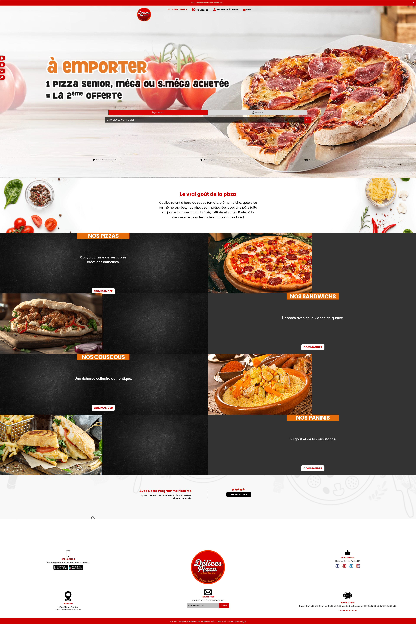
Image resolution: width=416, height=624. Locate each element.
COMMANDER (103, 291)
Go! (308, 120)
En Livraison (159, 112)
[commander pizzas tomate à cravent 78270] (260, 263)
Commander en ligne (237, 621)
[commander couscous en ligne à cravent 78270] (260, 384)
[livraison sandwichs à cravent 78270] (208, 567)
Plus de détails (239, 494)
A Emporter (258, 112)
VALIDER (224, 605)
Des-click (222, 621)
